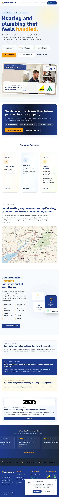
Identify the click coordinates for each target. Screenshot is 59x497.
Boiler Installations (20, 474)
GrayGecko (11, 494)
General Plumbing (20, 477)
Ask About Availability (32, 130)
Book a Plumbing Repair (11, 325)
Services (29, 3)
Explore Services (42, 54)
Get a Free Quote (9, 54)
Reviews (36, 3)
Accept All (37, 491)
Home (23, 3)
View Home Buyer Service (13, 130)
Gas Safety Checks (20, 479)
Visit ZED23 (29, 418)
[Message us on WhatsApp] (52, 2)
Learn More (47, 491)
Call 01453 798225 (27, 54)
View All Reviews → (29, 452)
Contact (43, 3)
